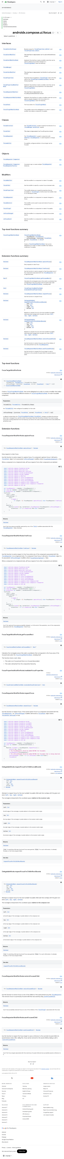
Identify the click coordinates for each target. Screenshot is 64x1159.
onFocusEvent (7, 219)
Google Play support (48, 1112)
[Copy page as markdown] (58, 32)
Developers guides (27, 1111)
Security (4, 1091)
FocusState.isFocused (9, 715)
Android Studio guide (28, 1109)
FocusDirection (8, 125)
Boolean (6, 261)
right (29, 315)
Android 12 (4, 1120)
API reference (6, 7)
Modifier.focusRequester (32, 137)
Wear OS (45, 1088)
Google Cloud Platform (8, 1139)
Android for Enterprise (7, 1088)
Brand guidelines (16, 1147)
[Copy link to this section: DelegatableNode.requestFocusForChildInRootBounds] (42, 872)
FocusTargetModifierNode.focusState (29, 416)
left (51, 314)
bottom (35, 315)
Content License (45, 1069)
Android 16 (4, 1110)
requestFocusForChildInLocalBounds (35, 302)
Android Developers (6, 13)
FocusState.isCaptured (50, 459)
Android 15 (4, 1112)
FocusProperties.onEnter (42, 49)
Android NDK (26, 1119)
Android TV (46, 1096)
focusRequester (8, 197)
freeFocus (45, 268)
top (26, 315)
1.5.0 (61, 678)
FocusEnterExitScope (10, 49)
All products (5, 1142)
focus (35, 526)
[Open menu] (2, 2)
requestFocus (46, 293)
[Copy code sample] (61, 467)
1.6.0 (61, 982)
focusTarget (44, 78)
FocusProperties (8, 78)
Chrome (4, 1134)
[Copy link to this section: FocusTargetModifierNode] (22, 370)
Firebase (4, 1137)
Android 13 (4, 1117)
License (9, 1147)
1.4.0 (61, 442)
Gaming (25, 1086)
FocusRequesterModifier (11, 92)
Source (3, 1093)
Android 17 (4, 1107)
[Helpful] (58, 13)
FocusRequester (8, 136)
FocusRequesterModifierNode (12, 97)
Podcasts (4, 1101)
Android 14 (4, 1115)
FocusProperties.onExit (32, 50)
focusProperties (8, 190)
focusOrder (7, 185)
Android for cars (47, 1093)
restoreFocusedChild (48, 339)
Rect (5, 278)
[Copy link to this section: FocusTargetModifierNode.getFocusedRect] (35, 635)
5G (23, 1098)
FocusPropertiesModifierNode (40, 79)
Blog (3, 1098)
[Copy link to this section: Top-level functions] (20, 364)
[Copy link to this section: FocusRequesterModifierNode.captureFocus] (35, 436)
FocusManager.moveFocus (32, 127)
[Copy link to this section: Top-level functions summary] (29, 229)
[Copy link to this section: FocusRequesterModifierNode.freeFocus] (33, 536)
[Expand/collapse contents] (11, 17)
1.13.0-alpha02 (58, 773)
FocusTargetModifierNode (11, 109)
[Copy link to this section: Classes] (10, 120)
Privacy (24, 1096)
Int (31, 303)
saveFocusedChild (47, 348)
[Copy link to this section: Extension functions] (21, 429)
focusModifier (8, 180)
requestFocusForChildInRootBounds (34, 321)
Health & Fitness (26, 1091)
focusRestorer (8, 203)
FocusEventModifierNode (11, 60)
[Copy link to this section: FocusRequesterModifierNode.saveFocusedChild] (38, 1018)
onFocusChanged (8, 213)
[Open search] (41, 2)
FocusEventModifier (9, 54)
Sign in (60, 2)
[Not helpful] (61, 13)
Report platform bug (48, 1107)
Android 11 (4, 1122)
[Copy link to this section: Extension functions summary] (29, 256)
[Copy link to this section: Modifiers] (12, 175)
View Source (57, 374)
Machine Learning (27, 1088)
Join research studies (48, 1115)
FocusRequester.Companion (12, 159)
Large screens (46, 1086)
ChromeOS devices (48, 1091)
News (3, 1096)
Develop (15, 13)
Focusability (7, 143)
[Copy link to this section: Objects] (10, 154)
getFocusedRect (45, 278)
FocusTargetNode (30, 63)
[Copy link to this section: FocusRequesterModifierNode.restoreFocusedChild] (40, 976)
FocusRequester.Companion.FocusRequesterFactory (11, 165)
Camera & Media (27, 1093)
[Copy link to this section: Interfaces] (12, 43)
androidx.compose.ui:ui (56, 372)
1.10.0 (60, 641)
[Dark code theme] (61, 379)
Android (4, 1086)
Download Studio (27, 1116)
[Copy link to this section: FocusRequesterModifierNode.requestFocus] (35, 693)
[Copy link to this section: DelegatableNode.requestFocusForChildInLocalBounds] (42, 767)
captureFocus (46, 261)
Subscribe (22, 1151)
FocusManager (7, 67)
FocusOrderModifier (9, 72)
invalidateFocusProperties (32, 289)
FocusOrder (7, 131)
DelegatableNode (30, 300)
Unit (41, 239)
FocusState (7, 104)
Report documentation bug (50, 1110)
